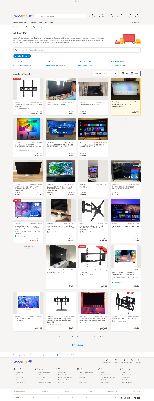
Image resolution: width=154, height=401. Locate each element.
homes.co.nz (44, 391)
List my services (105, 382)
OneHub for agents (42, 380)
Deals (40, 22)
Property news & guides (44, 372)
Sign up (130, 17)
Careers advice (84, 375)
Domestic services (106, 375)
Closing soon (19, 377)
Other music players (118, 61)
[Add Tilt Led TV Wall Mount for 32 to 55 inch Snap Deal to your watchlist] (40, 80)
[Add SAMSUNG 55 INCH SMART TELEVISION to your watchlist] (40, 295)
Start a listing (107, 362)
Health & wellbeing (106, 380)
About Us (45, 398)
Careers (53, 398)
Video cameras (116, 65)
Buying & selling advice (65, 377)
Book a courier (49, 22)
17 (94, 336)
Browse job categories (86, 372)
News (59, 398)
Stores (33, 22)
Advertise (66, 398)
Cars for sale (62, 372)
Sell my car (61, 382)
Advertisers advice (85, 380)
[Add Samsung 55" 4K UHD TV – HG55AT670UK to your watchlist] (138, 80)
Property (40, 369)
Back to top (78, 345)
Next (101, 336)
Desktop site (36, 398)
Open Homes (41, 377)
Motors (60, 369)
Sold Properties (41, 375)
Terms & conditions (88, 398)
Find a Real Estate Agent (44, 382)
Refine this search (23, 56)
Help (123, 372)
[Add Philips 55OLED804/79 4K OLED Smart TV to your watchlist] (138, 202)
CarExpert (89, 391)
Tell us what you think (67, 355)
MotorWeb (67, 391)
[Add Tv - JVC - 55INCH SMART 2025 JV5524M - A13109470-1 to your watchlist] (138, 163)
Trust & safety (126, 377)
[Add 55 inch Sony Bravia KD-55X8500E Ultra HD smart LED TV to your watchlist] (105, 121)
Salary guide (83, 382)
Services (104, 369)
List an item (136, 22)
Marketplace (20, 369)
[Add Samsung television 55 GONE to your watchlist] (105, 80)
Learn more (49, 355)
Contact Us (113, 398)
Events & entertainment (108, 377)
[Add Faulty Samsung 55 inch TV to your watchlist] (73, 80)
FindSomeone (137, 391)
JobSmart (82, 377)
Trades (103, 372)
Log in (137, 17)
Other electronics (84, 61)
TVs (15, 61)
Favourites (124, 362)
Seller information (127, 382)
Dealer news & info (63, 380)
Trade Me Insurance (19, 391)
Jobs (81, 369)
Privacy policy (76, 398)
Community (126, 369)
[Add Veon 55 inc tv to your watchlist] (105, 163)
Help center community (129, 385)
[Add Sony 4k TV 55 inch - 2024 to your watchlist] (73, 248)
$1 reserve (19, 380)
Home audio (50, 61)
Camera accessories (21, 65)
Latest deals (19, 372)
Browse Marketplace (20, 22)
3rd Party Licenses (127, 380)
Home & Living (20, 382)
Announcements (127, 375)
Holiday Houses (112, 391)
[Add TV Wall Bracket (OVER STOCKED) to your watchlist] (138, 295)
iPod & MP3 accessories (87, 65)
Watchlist (116, 362)
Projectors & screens (54, 65)
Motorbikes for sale (64, 375)
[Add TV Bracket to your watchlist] (105, 248)
